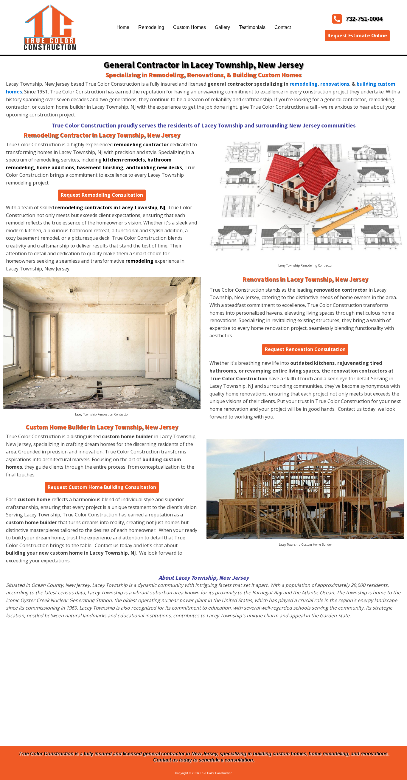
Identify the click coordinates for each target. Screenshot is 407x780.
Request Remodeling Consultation (102, 195)
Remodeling (151, 27)
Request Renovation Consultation (305, 349)
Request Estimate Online (357, 35)
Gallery (222, 27)
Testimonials (252, 27)
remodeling (304, 84)
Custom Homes (189, 27)
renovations (334, 84)
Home (122, 27)
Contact (282, 27)
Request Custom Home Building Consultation (102, 487)
